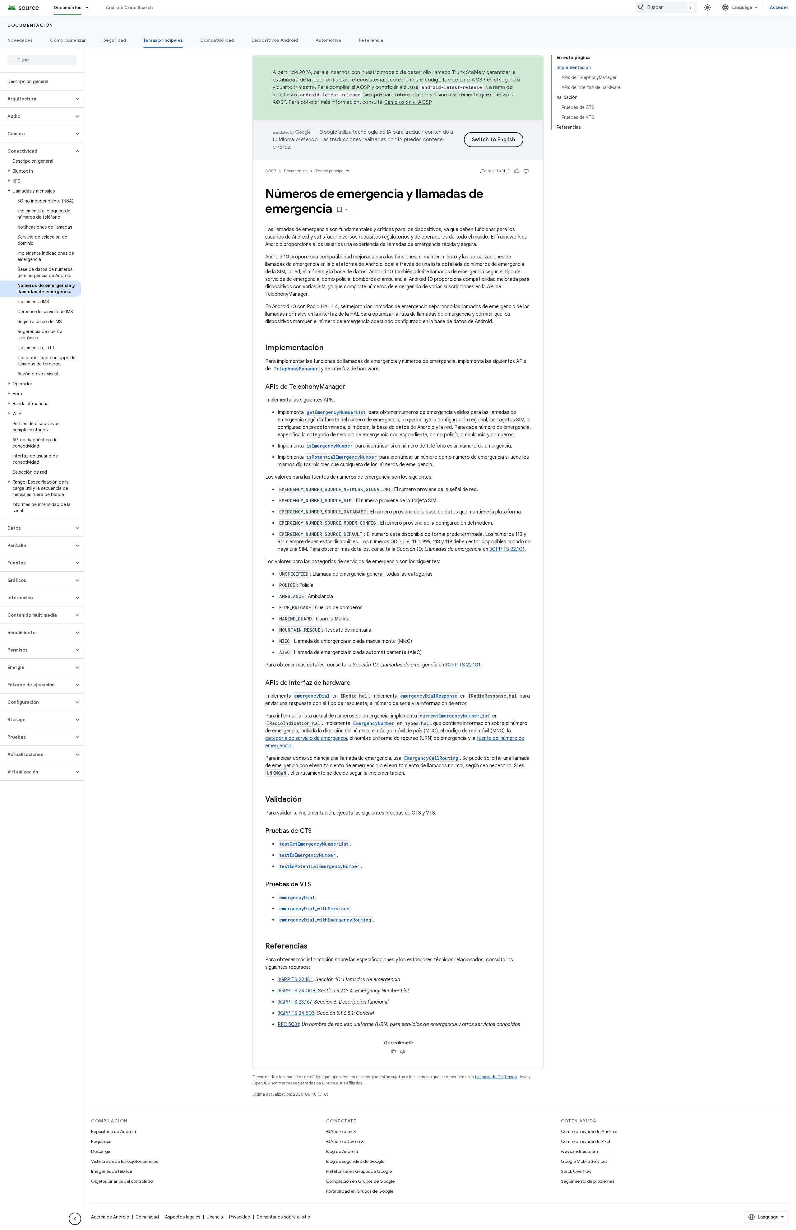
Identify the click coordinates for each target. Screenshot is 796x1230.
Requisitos (101, 1141)
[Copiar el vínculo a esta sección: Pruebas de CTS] (318, 831)
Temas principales (163, 40)
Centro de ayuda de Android (589, 1131)
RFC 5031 (288, 1024)
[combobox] (666, 7)
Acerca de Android (110, 1216)
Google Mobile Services (584, 1161)
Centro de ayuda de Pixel (585, 1141)
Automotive (329, 40)
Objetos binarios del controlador (122, 1181)
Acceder (779, 7)
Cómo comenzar (68, 40)
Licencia (214, 1216)
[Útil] (516, 171)
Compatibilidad (217, 40)
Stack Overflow (576, 1171)
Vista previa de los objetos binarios (124, 1161)
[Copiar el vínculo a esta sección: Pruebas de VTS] (317, 885)
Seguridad (115, 40)
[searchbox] (41, 60)
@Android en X (341, 1131)
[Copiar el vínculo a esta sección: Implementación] (329, 348)
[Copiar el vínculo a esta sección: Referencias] (314, 946)
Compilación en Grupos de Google (360, 1181)
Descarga (100, 1151)
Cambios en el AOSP (407, 102)
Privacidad (239, 1216)
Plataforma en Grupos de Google (359, 1171)
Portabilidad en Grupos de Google (359, 1191)
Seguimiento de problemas (587, 1181)
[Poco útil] (526, 171)
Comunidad (147, 1216)
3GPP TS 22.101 (507, 549)
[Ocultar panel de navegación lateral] (75, 1219)
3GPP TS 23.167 (295, 1002)
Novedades (20, 40)
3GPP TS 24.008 (296, 991)
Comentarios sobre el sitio (283, 1216)
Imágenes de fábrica (111, 1171)
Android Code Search (129, 7)
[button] (37, 99)
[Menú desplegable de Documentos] (89, 7)
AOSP (270, 171)
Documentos (68, 7)
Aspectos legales (182, 1216)
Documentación (30, 25)
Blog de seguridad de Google (355, 1161)
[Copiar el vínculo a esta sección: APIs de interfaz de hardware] (356, 683)
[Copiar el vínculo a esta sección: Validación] (308, 800)
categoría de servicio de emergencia (306, 738)
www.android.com (579, 1151)
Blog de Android (342, 1151)
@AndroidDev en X (345, 1141)
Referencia (371, 40)
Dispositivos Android (275, 40)
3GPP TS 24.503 (296, 1013)
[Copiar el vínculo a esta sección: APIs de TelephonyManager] (351, 387)
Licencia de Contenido (496, 1076)
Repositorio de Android (113, 1131)
